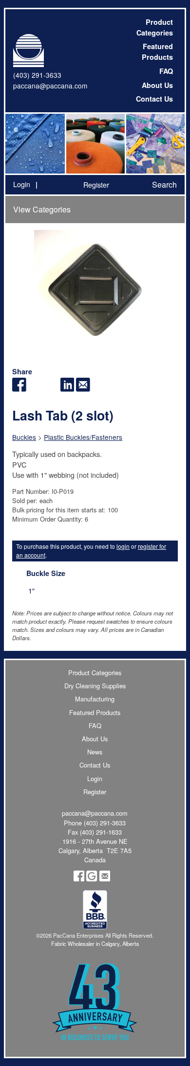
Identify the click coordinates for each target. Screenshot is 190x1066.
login (123, 546)
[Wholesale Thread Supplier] (95, 144)
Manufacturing (94, 698)
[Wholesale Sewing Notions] (155, 144)
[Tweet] (35, 389)
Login (21, 184)
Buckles (24, 437)
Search (164, 184)
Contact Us (154, 99)
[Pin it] (51, 389)
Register (96, 184)
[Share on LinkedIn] (67, 389)
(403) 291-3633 (37, 75)
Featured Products (157, 51)
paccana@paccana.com (50, 85)
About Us (157, 85)
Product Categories (154, 27)
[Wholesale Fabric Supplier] (35, 144)
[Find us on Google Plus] (91, 879)
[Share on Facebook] (19, 389)
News (94, 751)
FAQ (166, 71)
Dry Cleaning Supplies (95, 685)
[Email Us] (104, 879)
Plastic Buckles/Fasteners (83, 437)
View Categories (42, 209)
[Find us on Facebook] (79, 879)
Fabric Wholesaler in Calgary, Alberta (95, 943)
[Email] (83, 389)
